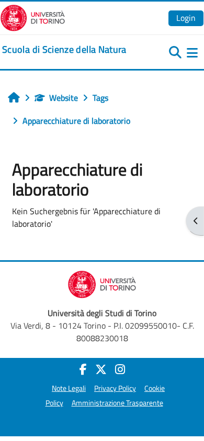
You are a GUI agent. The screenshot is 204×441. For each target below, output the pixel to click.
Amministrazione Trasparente (117, 403)
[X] (101, 369)
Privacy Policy (115, 388)
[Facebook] (83, 369)
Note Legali (69, 388)
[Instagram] (120, 369)
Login (186, 17)
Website (63, 97)
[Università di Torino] (32, 16)
